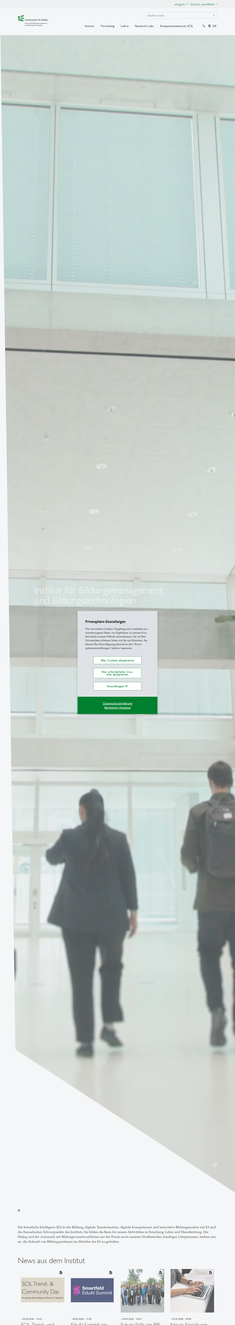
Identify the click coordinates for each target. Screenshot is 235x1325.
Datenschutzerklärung (117, 703)
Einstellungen (116, 686)
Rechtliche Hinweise (117, 707)
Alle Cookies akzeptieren (117, 660)
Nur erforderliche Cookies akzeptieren (117, 673)
